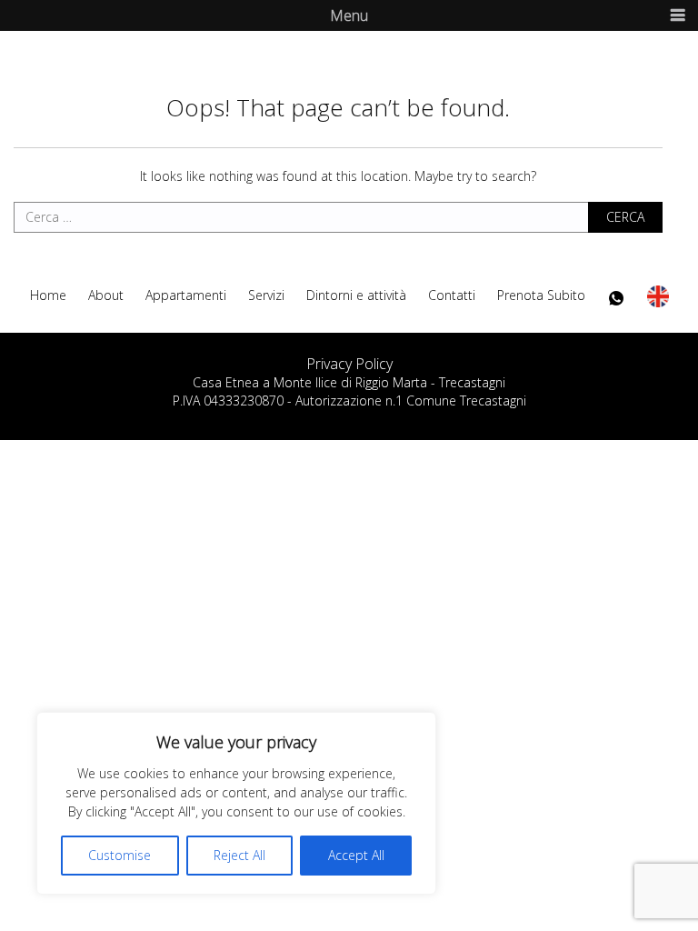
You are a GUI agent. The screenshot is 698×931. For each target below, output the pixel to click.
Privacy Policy (349, 364)
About (106, 295)
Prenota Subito (541, 295)
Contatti (451, 295)
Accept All (356, 855)
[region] (236, 803)
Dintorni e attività (356, 295)
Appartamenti (185, 295)
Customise (119, 855)
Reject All (239, 855)
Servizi (266, 295)
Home (48, 295)
